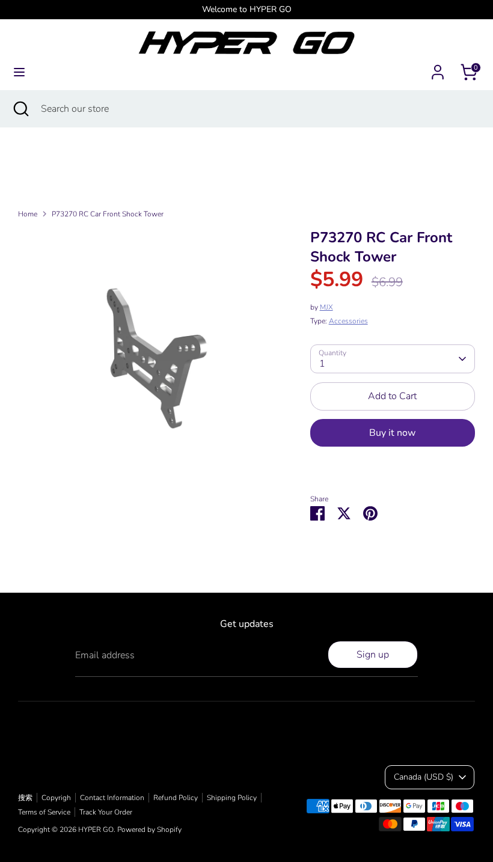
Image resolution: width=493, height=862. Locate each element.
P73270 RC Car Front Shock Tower (108, 214)
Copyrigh (56, 797)
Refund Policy (175, 797)
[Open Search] (20, 108)
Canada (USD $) (423, 777)
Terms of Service (44, 812)
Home (27, 214)
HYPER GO (96, 829)
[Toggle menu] (19, 72)
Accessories (348, 321)
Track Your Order (105, 812)
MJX (326, 307)
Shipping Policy (232, 797)
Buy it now (392, 432)
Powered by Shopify (149, 829)
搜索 (25, 797)
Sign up (373, 654)
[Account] (438, 67)
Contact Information (112, 797)
